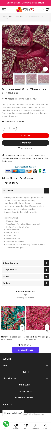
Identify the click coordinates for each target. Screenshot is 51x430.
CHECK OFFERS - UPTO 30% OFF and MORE (25, 2)
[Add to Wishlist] (22, 306)
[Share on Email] (13, 183)
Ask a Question (26, 178)
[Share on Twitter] (6, 183)
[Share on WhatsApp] (17, 183)
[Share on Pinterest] (10, 183)
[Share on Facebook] (3, 183)
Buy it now (25, 143)
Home (4, 17)
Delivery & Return (9, 178)
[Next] (47, 49)
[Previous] (4, 49)
